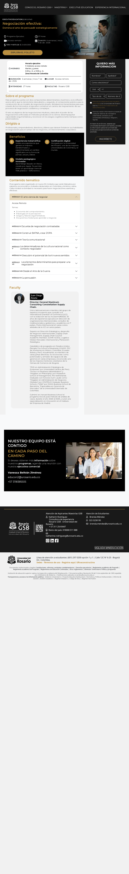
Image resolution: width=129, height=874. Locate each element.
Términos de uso (52, 562)
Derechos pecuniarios (83, 567)
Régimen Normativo (89, 579)
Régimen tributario (61, 579)
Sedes (39, 562)
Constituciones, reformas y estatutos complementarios (55, 567)
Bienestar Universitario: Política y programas (100, 569)
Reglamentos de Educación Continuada (54, 569)
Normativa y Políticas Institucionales (99, 577)
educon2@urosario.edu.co (24, 477)
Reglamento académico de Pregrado (105, 567)
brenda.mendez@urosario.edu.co (106, 524)
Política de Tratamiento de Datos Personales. (105, 106)
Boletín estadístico (46, 579)
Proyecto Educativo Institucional (73, 577)
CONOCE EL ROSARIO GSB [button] (38, 7)
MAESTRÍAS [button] (60, 7)
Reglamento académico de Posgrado (26, 569)
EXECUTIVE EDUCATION (81, 7)
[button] (47, 541)
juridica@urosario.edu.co (85, 575)
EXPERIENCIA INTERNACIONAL (110, 7)
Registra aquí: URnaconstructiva (78, 562)
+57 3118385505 (17, 481)
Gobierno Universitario (53, 577)
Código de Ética (74, 579)
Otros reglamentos (76, 569)
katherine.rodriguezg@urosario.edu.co (64, 536)
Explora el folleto (22, 52)
